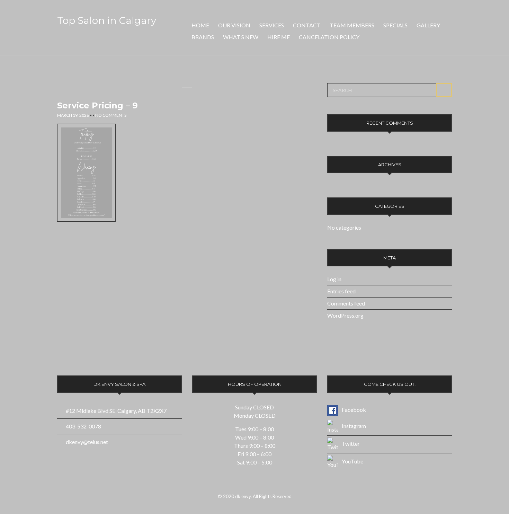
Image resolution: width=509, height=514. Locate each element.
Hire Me (278, 37)
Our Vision (234, 25)
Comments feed (346, 303)
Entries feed (341, 291)
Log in (334, 279)
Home (200, 25)
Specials (395, 25)
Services (271, 25)
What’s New (240, 37)
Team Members (352, 25)
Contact (307, 25)
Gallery (428, 25)
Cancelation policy (329, 37)
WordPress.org (345, 315)
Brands (202, 37)
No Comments (110, 115)
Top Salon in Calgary (106, 20)
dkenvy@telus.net (87, 441)
